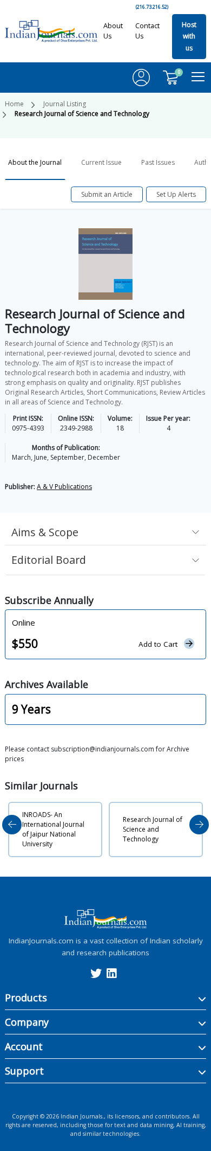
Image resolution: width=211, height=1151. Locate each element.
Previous (12, 824)
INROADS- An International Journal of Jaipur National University (53, 829)
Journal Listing (64, 103)
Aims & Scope (44, 532)
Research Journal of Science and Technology (152, 829)
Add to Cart (158, 644)
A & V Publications (64, 486)
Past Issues (158, 162)
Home (14, 103)
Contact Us (147, 31)
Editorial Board (48, 559)
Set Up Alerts (176, 194)
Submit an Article (107, 194)
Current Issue (101, 162)
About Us (113, 31)
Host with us (189, 36)
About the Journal (35, 162)
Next (199, 824)
